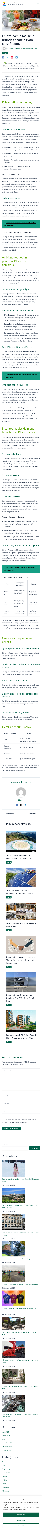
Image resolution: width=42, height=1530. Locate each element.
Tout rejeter (21, 1525)
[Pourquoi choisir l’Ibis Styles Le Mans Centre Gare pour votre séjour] (13, 1403)
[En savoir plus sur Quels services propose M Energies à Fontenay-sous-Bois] (21, 877)
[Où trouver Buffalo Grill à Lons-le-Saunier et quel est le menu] (13, 1349)
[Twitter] (8, 57)
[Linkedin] (16, 57)
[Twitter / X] (21, 805)
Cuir (3, 1465)
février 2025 (6, 1435)
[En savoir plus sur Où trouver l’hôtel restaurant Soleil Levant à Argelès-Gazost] (21, 841)
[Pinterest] (12, 57)
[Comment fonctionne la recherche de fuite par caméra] (13, 1248)
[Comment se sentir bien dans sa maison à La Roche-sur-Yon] (13, 1376)
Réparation (5, 1487)
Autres (5, 53)
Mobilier (5, 1480)
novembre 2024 (7, 1446)
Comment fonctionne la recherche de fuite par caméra (19, 1259)
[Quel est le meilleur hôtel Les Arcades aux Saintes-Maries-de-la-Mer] (13, 1222)
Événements (6, 1473)
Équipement (6, 1469)
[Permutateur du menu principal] (37, 3)
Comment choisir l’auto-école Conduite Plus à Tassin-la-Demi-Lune (20, 998)
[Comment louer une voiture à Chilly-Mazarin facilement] (13, 1273)
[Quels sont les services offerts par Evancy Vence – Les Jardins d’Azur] (13, 1195)
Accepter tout (21, 1514)
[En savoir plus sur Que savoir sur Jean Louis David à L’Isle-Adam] (21, 911)
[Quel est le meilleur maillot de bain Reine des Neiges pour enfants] (13, 1168)
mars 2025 (5, 1432)
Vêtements (5, 1491)
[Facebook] (3, 57)
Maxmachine (12, 3)
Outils (4, 1484)
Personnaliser (21, 1520)
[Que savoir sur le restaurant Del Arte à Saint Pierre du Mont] (13, 1323)
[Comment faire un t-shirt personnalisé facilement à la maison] (13, 1298)
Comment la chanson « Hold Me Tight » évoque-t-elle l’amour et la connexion (20, 960)
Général (4, 1476)
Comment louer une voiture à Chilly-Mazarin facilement (20, 1284)
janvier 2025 (6, 1439)
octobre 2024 (6, 1450)
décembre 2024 (7, 1443)
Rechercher (5, 1145)
